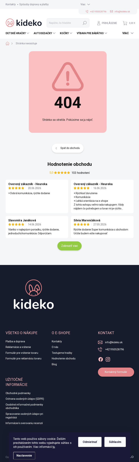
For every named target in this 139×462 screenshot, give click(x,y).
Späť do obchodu (70, 148)
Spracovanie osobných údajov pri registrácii (24, 415)
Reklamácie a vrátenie (18, 347)
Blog (54, 364)
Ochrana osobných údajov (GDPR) (25, 398)
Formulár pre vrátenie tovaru (22, 352)
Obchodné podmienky (18, 393)
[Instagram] (108, 358)
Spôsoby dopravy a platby (34, 4)
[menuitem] (18, 33)
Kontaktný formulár (116, 371)
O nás (55, 347)
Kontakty (11, 4)
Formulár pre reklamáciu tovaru (23, 358)
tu (53, 447)
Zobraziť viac (69, 246)
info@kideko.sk (114, 342)
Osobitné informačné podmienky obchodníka (24, 406)
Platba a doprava (15, 341)
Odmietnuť (90, 442)
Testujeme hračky (62, 352)
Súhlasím (115, 442)
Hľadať (85, 22)
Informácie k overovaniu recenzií (24, 423)
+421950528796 (114, 349)
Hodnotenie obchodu (69, 164)
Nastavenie (24, 455)
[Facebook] (100, 358)
